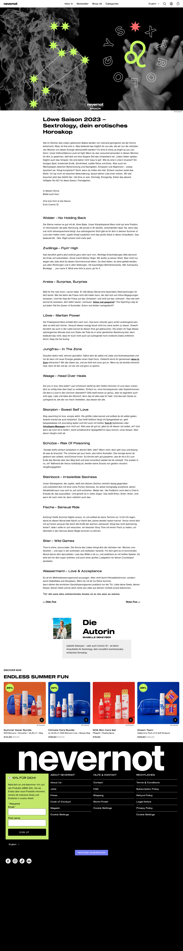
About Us (55, 782)
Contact (98, 782)
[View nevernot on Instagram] (15, 860)
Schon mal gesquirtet (103, 301)
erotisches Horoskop (73, 594)
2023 (50, 594)
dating (61, 594)
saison (104, 594)
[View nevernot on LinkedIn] (29, 860)
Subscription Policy (147, 789)
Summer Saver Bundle (23, 731)
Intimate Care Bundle (69, 731)
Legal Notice (143, 801)
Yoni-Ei (108, 422)
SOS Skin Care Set (104, 731)
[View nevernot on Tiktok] (22, 860)
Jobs (53, 789)
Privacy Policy (144, 808)
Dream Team (153, 731)
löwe (99, 594)
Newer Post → (133, 601)
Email (12, 807)
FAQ (95, 789)
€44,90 (11, 737)
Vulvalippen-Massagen (54, 426)
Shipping (98, 795)
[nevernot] (10, 3)
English (152, 4)
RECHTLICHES (145, 775)
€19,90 (96, 737)
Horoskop (85, 594)
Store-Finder (100, 801)
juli (91, 594)
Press (53, 795)
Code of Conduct (60, 801)
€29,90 (145, 737)
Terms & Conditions (148, 782)
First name (14, 818)
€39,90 (56, 737)
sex (109, 594)
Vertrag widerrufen (91, 853)
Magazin (55, 808)
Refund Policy (144, 795)
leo (95, 594)
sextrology (116, 594)
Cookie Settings (59, 814)
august (55, 594)
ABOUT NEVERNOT (62, 775)
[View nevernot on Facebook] (8, 860)
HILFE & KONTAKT (105, 775)
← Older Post (49, 601)
